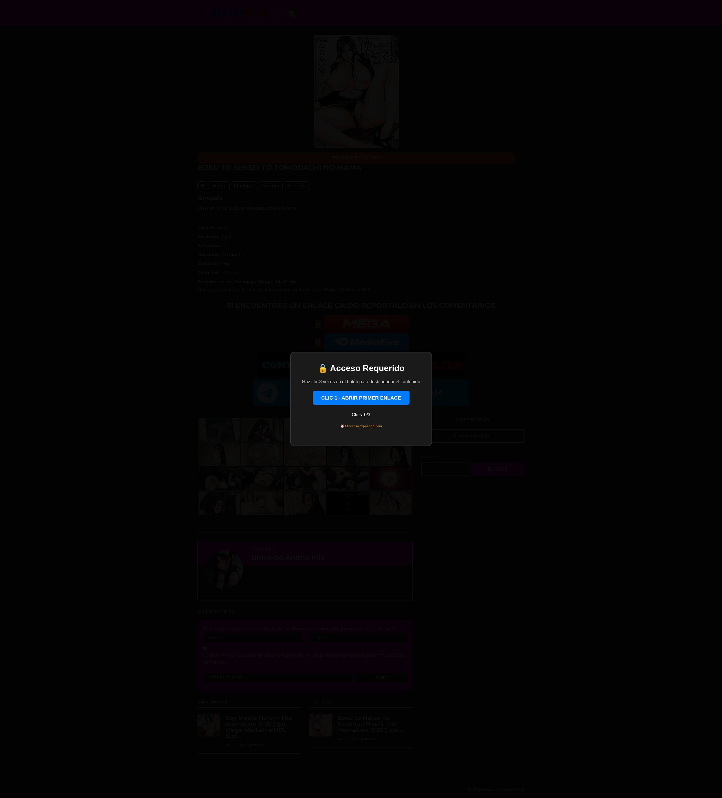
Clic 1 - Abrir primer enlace (361, 398)
